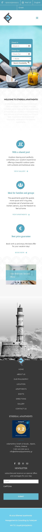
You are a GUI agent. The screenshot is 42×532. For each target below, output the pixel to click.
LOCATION (21, 384)
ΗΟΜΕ (21, 369)
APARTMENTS (21, 389)
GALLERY (21, 404)
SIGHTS (21, 394)
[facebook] (15, 463)
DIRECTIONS (21, 399)
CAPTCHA (8, 486)
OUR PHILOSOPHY (21, 379)
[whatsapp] (23, 463)
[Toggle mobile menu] (37, 18)
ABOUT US (21, 374)
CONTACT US (21, 409)
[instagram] (19, 463)
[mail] (27, 463)
